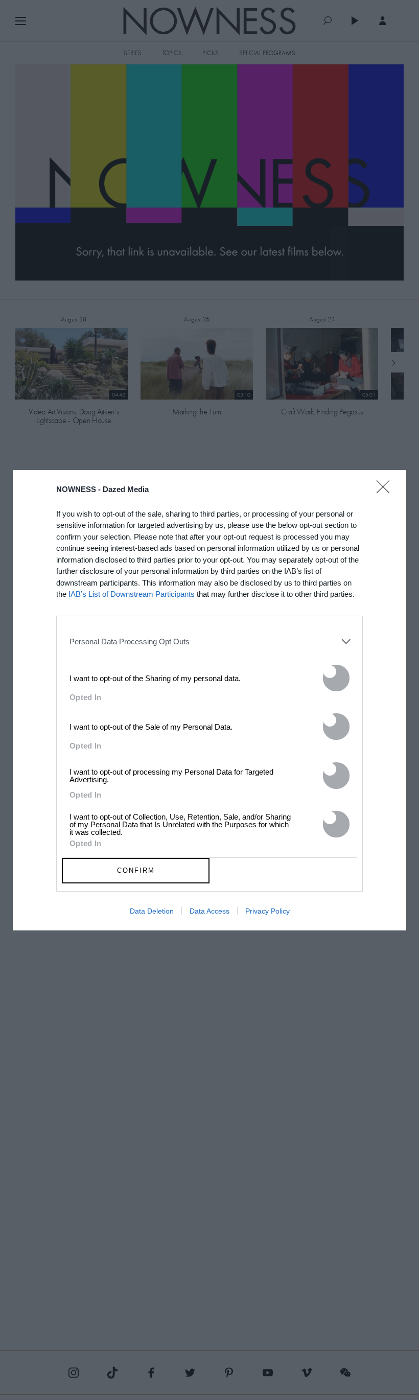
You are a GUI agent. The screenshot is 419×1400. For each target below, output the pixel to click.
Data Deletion (152, 911)
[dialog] (209, 700)
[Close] (386, 493)
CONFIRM (136, 870)
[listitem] (209, 642)
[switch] (336, 678)
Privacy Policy (267, 911)
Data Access (209, 911)
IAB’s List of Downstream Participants (131, 594)
